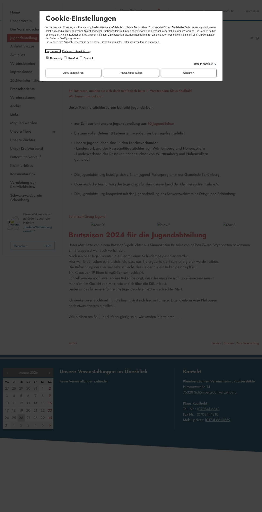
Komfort (73, 58)
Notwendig (56, 58)
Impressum (53, 51)
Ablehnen (188, 72)
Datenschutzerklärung (76, 51)
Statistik (88, 58)
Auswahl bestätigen (131, 72)
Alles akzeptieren (73, 72)
